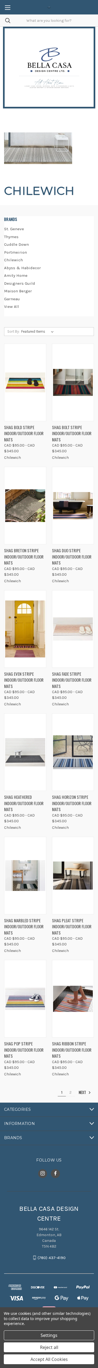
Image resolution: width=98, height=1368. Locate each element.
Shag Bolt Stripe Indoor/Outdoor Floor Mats (71, 433)
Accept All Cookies (49, 1359)
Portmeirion (15, 252)
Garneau (12, 298)
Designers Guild (19, 283)
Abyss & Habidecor (22, 267)
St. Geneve (14, 228)
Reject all (49, 1347)
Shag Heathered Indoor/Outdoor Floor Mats (24, 803)
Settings (49, 1335)
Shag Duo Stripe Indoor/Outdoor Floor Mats (71, 556)
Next (83, 1092)
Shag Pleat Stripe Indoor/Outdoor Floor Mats (71, 926)
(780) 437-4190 (52, 1257)
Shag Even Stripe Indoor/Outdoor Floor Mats (24, 680)
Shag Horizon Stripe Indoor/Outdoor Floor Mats (71, 803)
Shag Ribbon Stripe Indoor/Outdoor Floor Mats (71, 1050)
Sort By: (13, 331)
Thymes (11, 236)
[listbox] (38, 331)
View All (11, 306)
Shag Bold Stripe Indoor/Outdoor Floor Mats (24, 433)
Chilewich (13, 259)
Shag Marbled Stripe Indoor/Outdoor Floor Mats (24, 926)
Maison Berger (18, 291)
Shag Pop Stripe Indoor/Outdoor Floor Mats (24, 1050)
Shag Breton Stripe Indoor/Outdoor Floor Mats (24, 556)
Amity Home (15, 275)
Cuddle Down (16, 244)
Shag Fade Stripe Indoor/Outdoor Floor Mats (71, 680)
